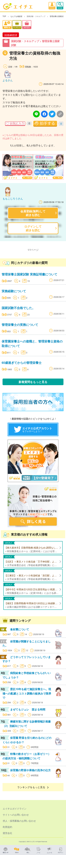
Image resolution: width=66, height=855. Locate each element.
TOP (4, 16)
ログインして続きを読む (33, 228)
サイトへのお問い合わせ (16, 814)
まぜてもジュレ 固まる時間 (27, 709)
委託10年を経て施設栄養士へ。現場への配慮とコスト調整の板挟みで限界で (27, 693)
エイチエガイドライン (14, 808)
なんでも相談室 (16, 16)
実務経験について (14, 291)
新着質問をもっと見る (33, 382)
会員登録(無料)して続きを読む (33, 213)
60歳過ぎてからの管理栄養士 (22, 362)
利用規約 (7, 827)
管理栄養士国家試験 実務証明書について (29, 274)
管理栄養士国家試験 (57, 16)
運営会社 (7, 833)
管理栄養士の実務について (20, 324)
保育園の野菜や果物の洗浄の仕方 (30, 770)
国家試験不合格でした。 (18, 308)
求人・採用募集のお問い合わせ (19, 820)
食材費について (19, 629)
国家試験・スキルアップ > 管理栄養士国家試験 (35, 43)
